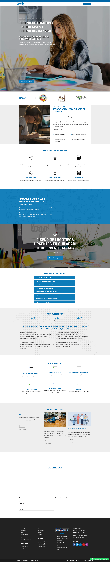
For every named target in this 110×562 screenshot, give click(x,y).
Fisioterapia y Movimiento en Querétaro (54, 429)
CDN (79, 560)
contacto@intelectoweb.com (82, 535)
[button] (35, 98)
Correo (21, 509)
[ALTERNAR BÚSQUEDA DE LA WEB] (93, 4)
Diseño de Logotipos (43, 543)
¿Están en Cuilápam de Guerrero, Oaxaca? (48, 295)
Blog (76, 1)
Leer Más (22, 426)
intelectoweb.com (80, 537)
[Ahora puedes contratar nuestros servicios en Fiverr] (79, 425)
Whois (22, 548)
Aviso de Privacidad (69, 560)
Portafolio (90, 1)
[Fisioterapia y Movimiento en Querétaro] (55, 426)
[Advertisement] (33, 64)
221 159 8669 (78, 528)
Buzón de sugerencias (26, 539)
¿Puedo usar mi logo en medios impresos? (48, 298)
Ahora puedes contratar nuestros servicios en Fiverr (62, 547)
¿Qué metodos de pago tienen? (45, 288)
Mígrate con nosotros (26, 536)
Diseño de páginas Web (43, 541)
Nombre (21, 497)
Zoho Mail (84, 560)
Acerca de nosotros (25, 528)
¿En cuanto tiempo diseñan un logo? (46, 281)
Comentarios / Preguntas (61, 497)
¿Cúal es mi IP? (24, 546)
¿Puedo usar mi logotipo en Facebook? (47, 302)
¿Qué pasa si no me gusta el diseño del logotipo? (49, 284)
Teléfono (21, 503)
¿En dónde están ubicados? (44, 278)
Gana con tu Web (82, 1)
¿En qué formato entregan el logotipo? (47, 291)
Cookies (75, 560)
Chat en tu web (90, 560)
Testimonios (24, 530)
